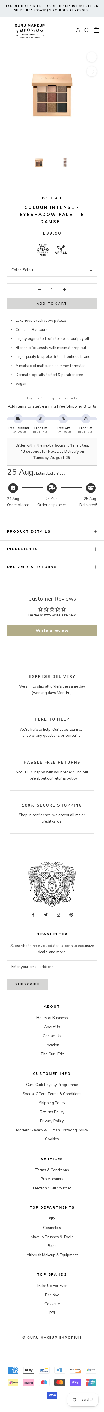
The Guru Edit (52, 1054)
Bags (52, 1246)
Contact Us (52, 1036)
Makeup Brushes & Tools (52, 1237)
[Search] (87, 30)
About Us (52, 1027)
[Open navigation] (8, 30)
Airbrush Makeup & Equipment (52, 1255)
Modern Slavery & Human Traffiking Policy (52, 1130)
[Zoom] (92, 57)
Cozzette (52, 1304)
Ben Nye (52, 1295)
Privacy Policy (52, 1121)
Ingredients (22, 549)
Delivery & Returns (32, 566)
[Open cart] (96, 30)
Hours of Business (52, 1018)
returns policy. (66, 778)
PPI (52, 1313)
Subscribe (27, 984)
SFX (52, 1219)
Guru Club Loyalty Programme (52, 1084)
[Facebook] (33, 915)
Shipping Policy (52, 1103)
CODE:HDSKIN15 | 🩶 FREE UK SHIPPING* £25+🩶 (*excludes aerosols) (52, 8)
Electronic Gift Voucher (52, 1188)
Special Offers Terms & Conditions (52, 1094)
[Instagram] (58, 915)
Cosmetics (52, 1227)
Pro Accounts (52, 1179)
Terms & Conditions (52, 1170)
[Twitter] (46, 915)
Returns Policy (52, 1112)
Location (52, 1045)
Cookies (52, 1139)
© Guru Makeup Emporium (51, 1338)
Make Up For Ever (52, 1285)
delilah (52, 198)
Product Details (29, 531)
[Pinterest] (71, 915)
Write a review (52, 630)
